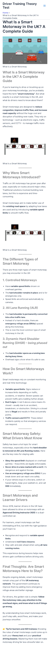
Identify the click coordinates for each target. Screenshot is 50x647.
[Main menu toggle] (44, 5)
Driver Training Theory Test (20, 5)
